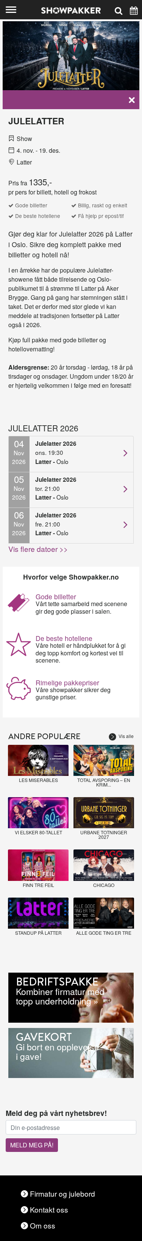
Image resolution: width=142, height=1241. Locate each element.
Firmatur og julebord (62, 1193)
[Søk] (118, 9)
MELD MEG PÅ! (31, 1145)
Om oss (42, 1225)
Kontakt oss (49, 1209)
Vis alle (126, 736)
